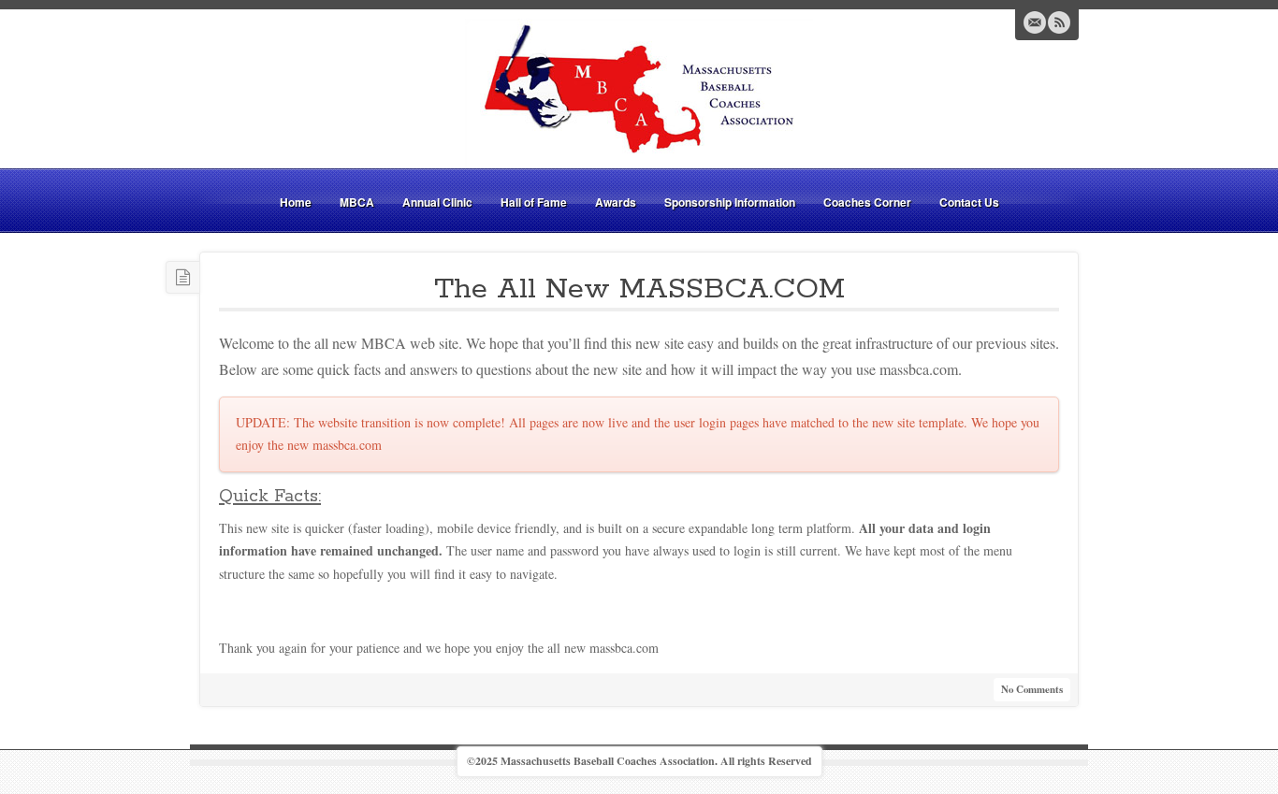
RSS (1059, 22)
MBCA (357, 202)
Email (1035, 22)
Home (296, 202)
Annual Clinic (437, 202)
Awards (615, 202)
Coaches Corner (867, 202)
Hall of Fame (534, 202)
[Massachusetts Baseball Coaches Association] (639, 91)
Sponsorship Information (729, 202)
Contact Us (969, 202)
